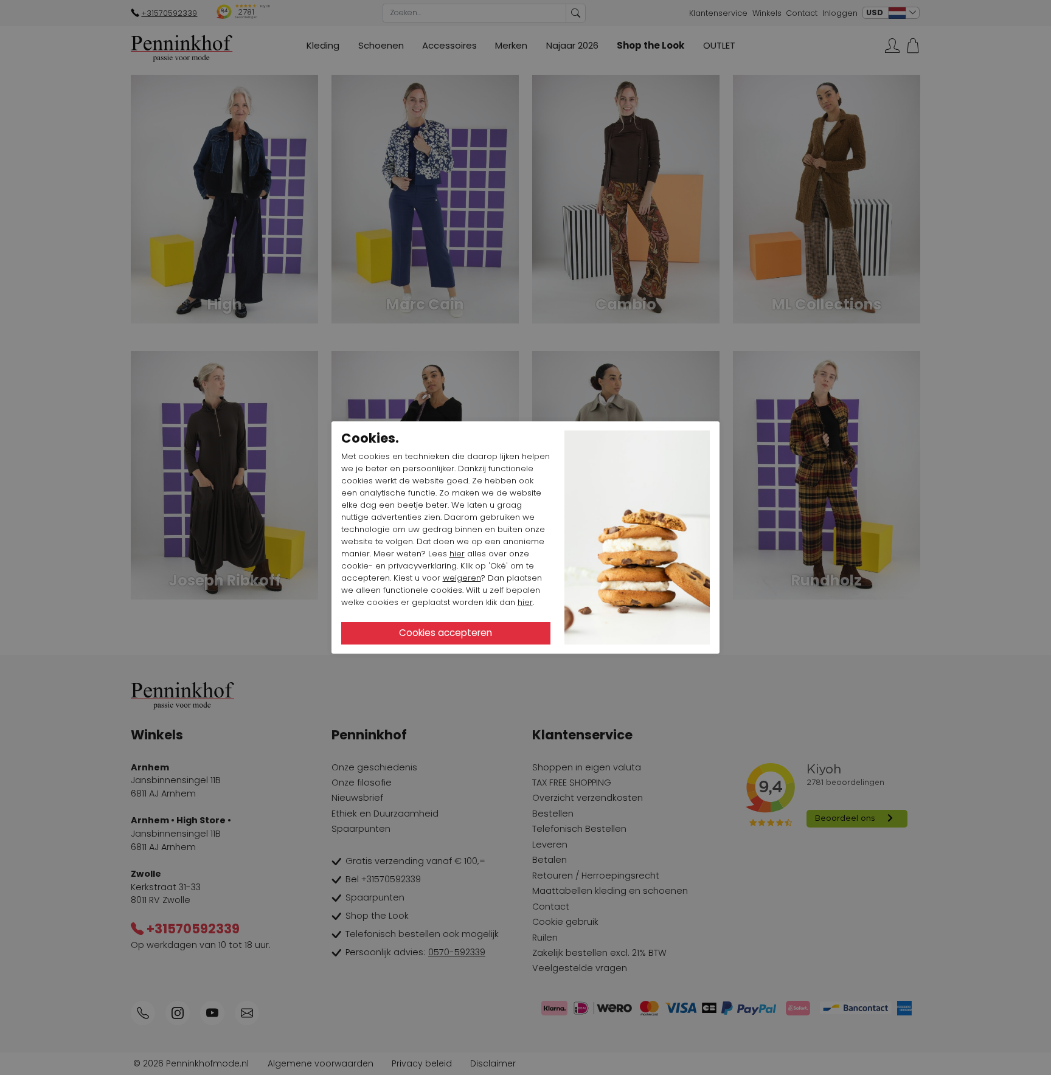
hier (457, 553)
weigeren (462, 578)
